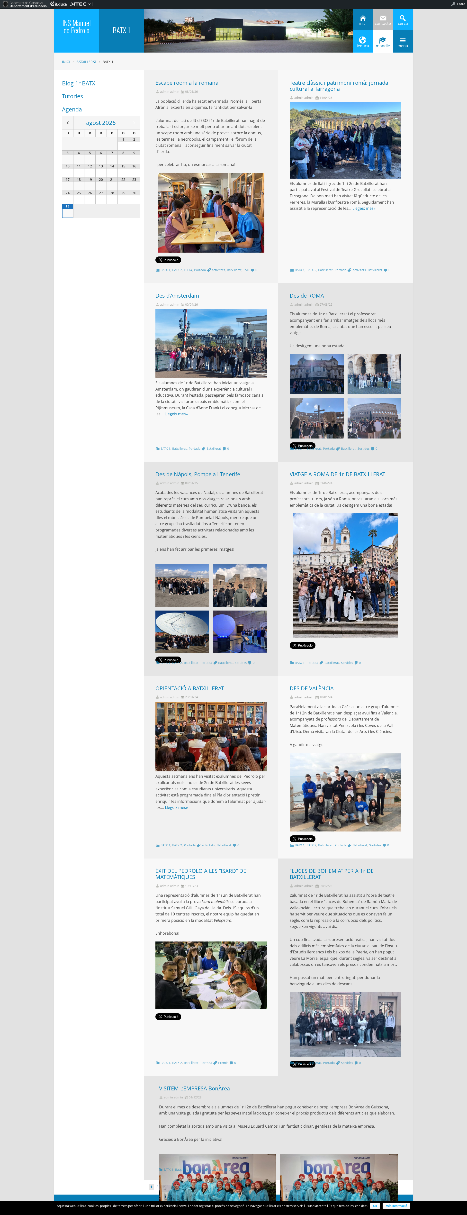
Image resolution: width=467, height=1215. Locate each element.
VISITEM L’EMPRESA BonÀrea (194, 1088)
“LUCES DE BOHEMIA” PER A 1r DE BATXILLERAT (332, 873)
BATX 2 (177, 270)
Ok (375, 1206)
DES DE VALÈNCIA (312, 688)
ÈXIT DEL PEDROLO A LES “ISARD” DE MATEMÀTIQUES (200, 873)
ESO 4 (188, 270)
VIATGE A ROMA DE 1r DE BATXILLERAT (337, 474)
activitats (218, 270)
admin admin (169, 91)
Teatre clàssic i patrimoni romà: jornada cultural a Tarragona (339, 85)
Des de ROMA (307, 295)
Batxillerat (86, 61)
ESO (246, 270)
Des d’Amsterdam (177, 295)
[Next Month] (134, 122)
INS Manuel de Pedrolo (77, 26)
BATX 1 (165, 270)
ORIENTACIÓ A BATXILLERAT (189, 688)
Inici (66, 61)
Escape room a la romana (186, 82)
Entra (461, 4)
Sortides (363, 448)
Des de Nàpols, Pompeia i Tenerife (197, 474)
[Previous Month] (67, 122)
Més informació (396, 1206)
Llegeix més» (364, 208)
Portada (200, 270)
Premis (223, 1062)
